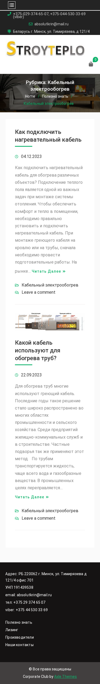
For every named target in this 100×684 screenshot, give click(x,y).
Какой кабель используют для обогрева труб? (37, 350)
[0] (90, 64)
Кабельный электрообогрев (50, 285)
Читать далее (46, 271)
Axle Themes (65, 676)
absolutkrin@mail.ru (51, 24)
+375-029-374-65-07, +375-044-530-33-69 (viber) (49, 15)
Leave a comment (38, 292)
